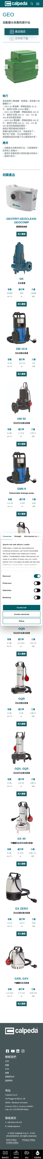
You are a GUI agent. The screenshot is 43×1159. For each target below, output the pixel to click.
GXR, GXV (21, 978)
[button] (37, 3)
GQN (21, 628)
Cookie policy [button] (12, 1142)
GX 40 (21, 838)
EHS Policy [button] (11, 1140)
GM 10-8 (21, 348)
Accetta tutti (21, 608)
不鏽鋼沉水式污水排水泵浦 (22, 843)
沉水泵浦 (21, 283)
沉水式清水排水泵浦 (21, 913)
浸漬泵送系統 (21, 227)
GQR (21, 698)
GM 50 (21, 418)
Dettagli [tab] (17, 536)
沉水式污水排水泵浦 (21, 423)
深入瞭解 (21, 234)
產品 (27, 1158)
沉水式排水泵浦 (21, 353)
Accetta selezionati (21, 614)
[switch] (37, 583)
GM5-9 (21, 488)
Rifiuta (21, 621)
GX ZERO (21, 908)
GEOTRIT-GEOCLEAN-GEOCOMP (21, 220)
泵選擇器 (37, 1158)
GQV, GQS (22, 768)
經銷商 (16, 1158)
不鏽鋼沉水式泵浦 (21, 983)
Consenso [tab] (7, 536)
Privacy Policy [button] (28, 1140)
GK (21, 278)
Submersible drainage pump (21, 493)
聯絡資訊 (5, 1158)
